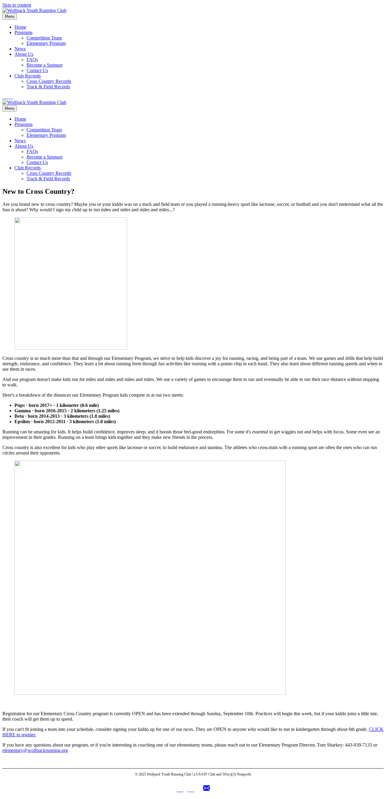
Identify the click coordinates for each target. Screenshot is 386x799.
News (20, 48)
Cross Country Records (49, 81)
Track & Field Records (48, 86)
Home (20, 27)
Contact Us (37, 70)
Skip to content (16, 5)
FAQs (32, 59)
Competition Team (44, 37)
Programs (23, 32)
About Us (23, 54)
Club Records (27, 75)
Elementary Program (46, 43)
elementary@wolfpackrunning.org (35, 750)
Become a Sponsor (44, 65)
